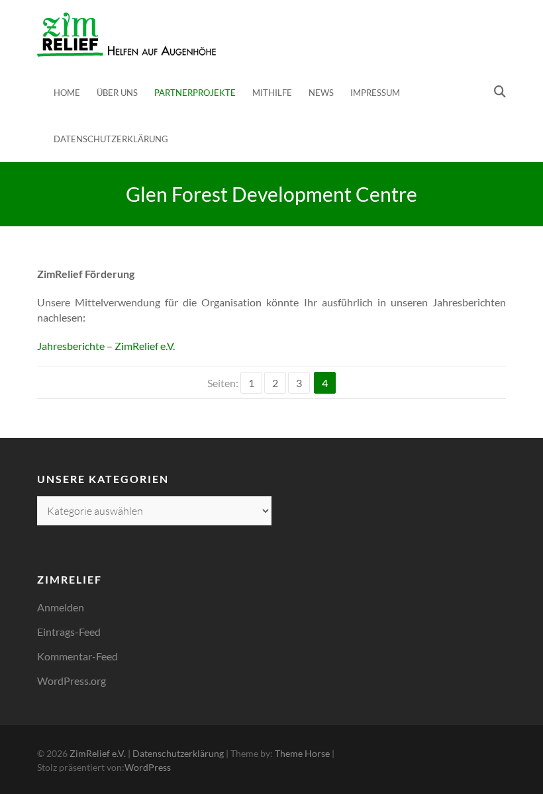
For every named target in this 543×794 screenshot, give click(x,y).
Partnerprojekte (195, 92)
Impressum (375, 92)
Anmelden (60, 607)
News (321, 92)
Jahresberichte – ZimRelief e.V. (106, 345)
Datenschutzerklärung (111, 139)
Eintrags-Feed (69, 631)
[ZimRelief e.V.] (126, 35)
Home (67, 92)
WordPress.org (71, 680)
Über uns (117, 92)
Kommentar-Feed (77, 656)
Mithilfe (272, 92)
